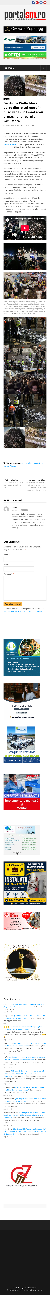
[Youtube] (44, 2)
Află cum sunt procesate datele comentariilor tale (23, 611)
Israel (41, 463)
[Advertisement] (27, 623)
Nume (6, 554)
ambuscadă (26, 463)
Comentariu (9, 574)
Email (6, 564)
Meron (6, 466)
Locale (6, 99)
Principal (13, 466)
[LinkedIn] (41, 2)
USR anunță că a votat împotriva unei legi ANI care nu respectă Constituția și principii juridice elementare (24, 1073)
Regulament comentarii (29, 1288)
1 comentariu (29, 125)
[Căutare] (43, 68)
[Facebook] (33, 2)
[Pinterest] (37, 2)
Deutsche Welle (10, 144)
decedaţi (35, 463)
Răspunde (24, 510)
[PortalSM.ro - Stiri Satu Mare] (25, 19)
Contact (16, 1288)
